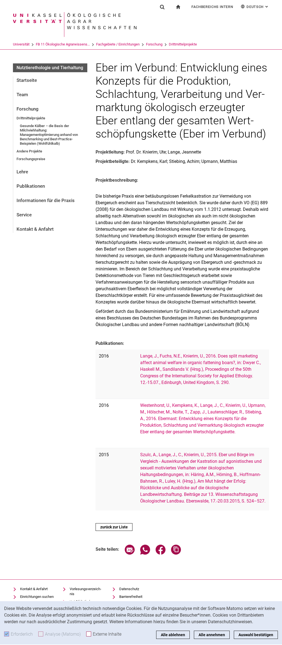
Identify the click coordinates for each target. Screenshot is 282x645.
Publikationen (31, 186)
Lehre (22, 171)
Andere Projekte (29, 151)
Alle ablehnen (173, 635)
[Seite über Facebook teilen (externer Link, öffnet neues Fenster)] (161, 553)
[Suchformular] (162, 7)
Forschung (154, 44)
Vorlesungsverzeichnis (85, 591)
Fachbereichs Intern (212, 7)
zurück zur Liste (114, 527)
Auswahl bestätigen (255, 635)
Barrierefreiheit (130, 597)
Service (24, 214)
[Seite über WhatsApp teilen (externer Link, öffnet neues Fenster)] (145, 553)
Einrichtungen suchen (37, 597)
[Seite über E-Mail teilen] (130, 553)
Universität (21, 44)
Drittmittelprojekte (183, 44)
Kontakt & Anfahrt (35, 229)
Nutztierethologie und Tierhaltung (50, 67)
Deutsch (257, 7)
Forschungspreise (31, 159)
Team (22, 94)
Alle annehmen (212, 635)
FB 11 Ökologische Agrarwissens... (63, 44)
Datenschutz (129, 589)
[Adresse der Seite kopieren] (176, 553)
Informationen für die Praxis (46, 200)
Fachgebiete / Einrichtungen (118, 44)
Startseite (27, 80)
